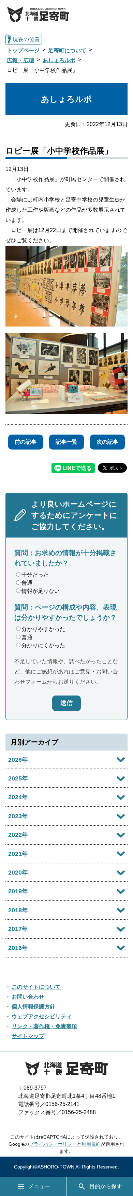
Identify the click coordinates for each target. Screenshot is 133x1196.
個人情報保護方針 (33, 1006)
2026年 (18, 759)
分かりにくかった (43, 645)
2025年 (18, 778)
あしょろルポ (59, 60)
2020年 (18, 872)
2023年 (18, 816)
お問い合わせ (28, 997)
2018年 (18, 910)
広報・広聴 (20, 60)
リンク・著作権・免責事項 (44, 1026)
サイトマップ (28, 1036)
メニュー (39, 1186)
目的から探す (105, 1186)
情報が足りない (40, 591)
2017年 (18, 929)
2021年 (18, 853)
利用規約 (91, 1144)
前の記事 (25, 442)
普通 (26, 583)
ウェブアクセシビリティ (42, 1016)
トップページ (23, 50)
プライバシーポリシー (53, 1144)
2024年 (18, 797)
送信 (66, 703)
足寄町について (67, 50)
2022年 (18, 834)
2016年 (18, 948)
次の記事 (107, 442)
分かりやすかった (43, 629)
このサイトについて (36, 987)
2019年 (18, 891)
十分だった (35, 575)
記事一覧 (66, 442)
